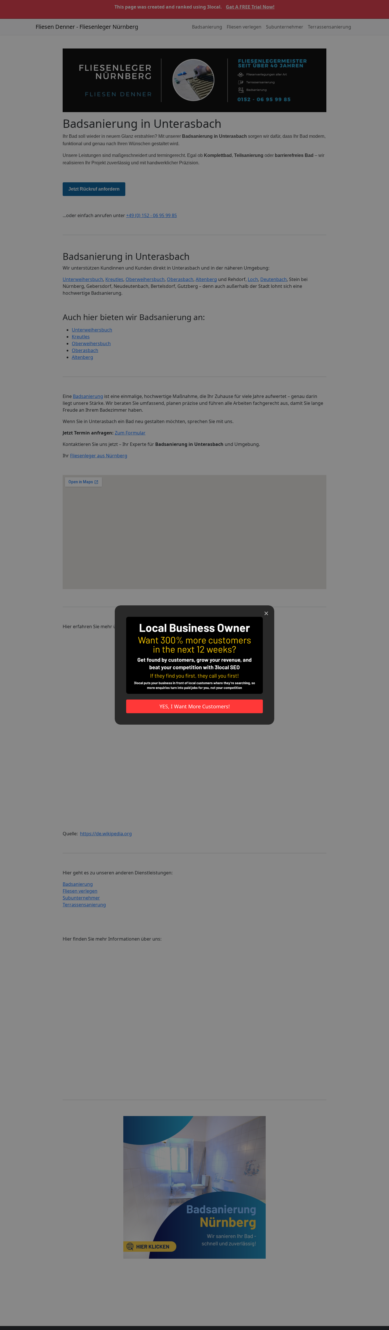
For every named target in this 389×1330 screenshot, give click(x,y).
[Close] (266, 613)
